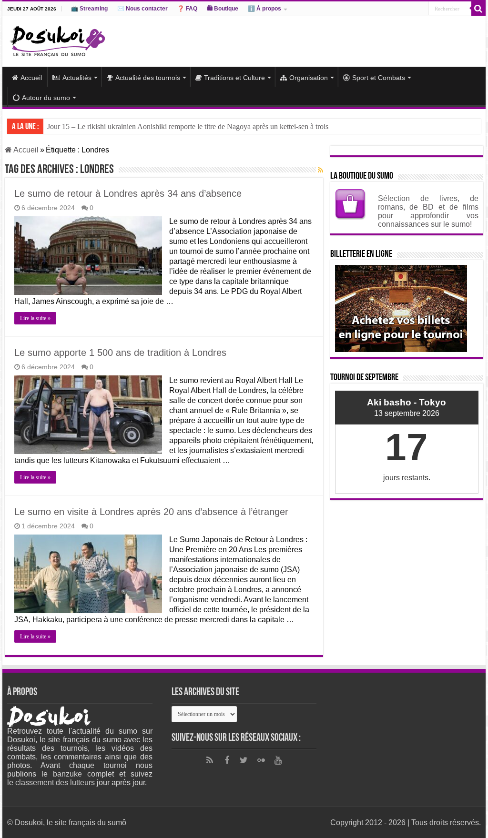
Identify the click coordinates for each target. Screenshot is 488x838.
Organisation (308, 77)
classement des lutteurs (55, 782)
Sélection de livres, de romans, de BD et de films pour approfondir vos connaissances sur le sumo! (428, 211)
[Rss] (209, 760)
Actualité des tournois (147, 77)
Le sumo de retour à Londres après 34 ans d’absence (128, 193)
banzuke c (72, 774)
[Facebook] (226, 760)
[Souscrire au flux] (320, 170)
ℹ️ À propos (264, 8)
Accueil (31, 77)
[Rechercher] (478, 8)
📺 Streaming (89, 8)
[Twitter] (244, 760)
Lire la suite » (35, 318)
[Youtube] (278, 760)
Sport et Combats (378, 77)
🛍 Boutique (222, 8)
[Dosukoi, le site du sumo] (57, 39)
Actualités (77, 77)
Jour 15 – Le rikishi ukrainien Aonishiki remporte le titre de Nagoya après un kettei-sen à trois (187, 126)
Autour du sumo (46, 97)
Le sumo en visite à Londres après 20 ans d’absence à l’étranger (151, 511)
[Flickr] (261, 760)
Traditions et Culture (234, 77)
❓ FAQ (187, 8)
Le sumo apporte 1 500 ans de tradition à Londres (120, 352)
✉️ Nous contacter (142, 8)
